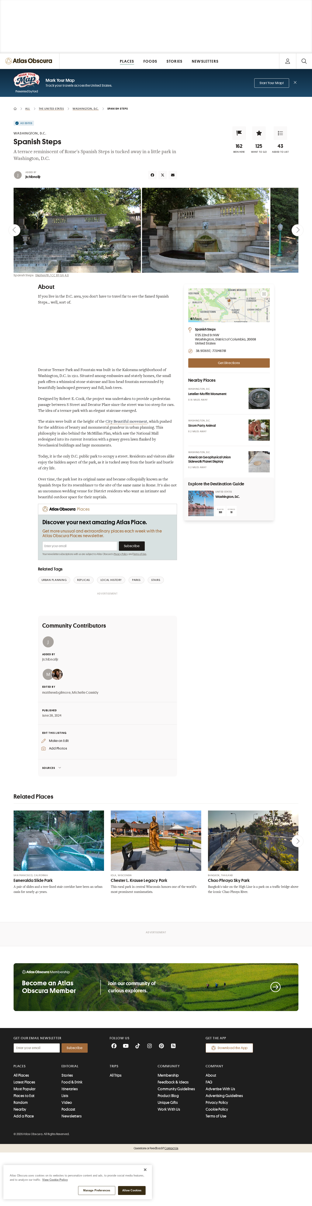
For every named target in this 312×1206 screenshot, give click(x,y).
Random (21, 1102)
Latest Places (24, 1082)
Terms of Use (139, 554)
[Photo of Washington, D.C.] (201, 503)
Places (20, 1066)
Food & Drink (72, 1082)
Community (169, 1066)
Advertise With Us (220, 1089)
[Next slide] (298, 230)
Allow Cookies (132, 1190)
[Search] (304, 61)
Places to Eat (24, 1095)
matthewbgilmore (56, 692)
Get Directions (229, 363)
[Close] (145, 1169)
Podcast (68, 1109)
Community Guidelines (176, 1089)
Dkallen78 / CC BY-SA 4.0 (52, 275)
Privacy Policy (121, 554)
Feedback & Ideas (173, 1082)
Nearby (20, 1109)
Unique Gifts (168, 1102)
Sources (48, 768)
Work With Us (169, 1109)
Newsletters (72, 1116)
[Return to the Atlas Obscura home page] (29, 61)
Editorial (70, 1066)
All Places (21, 1075)
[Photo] (259, 398)
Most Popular (24, 1089)
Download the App (233, 1048)
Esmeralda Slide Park (33, 880)
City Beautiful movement (126, 422)
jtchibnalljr (33, 177)
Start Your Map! (272, 83)
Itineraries (70, 1089)
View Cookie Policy (55, 1179)
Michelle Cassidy (85, 692)
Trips (114, 1066)
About (211, 1075)
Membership (168, 1075)
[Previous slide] (14, 230)
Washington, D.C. (227, 496)
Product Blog (168, 1095)
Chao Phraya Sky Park (229, 880)
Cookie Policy (217, 1109)
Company (214, 1066)
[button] (239, 133)
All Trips (116, 1075)
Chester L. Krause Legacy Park (139, 880)
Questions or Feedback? (156, 1148)
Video (67, 1102)
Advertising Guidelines (224, 1095)
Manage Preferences (96, 1190)
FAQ (209, 1082)
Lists (65, 1095)
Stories (67, 1075)
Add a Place (24, 1116)
